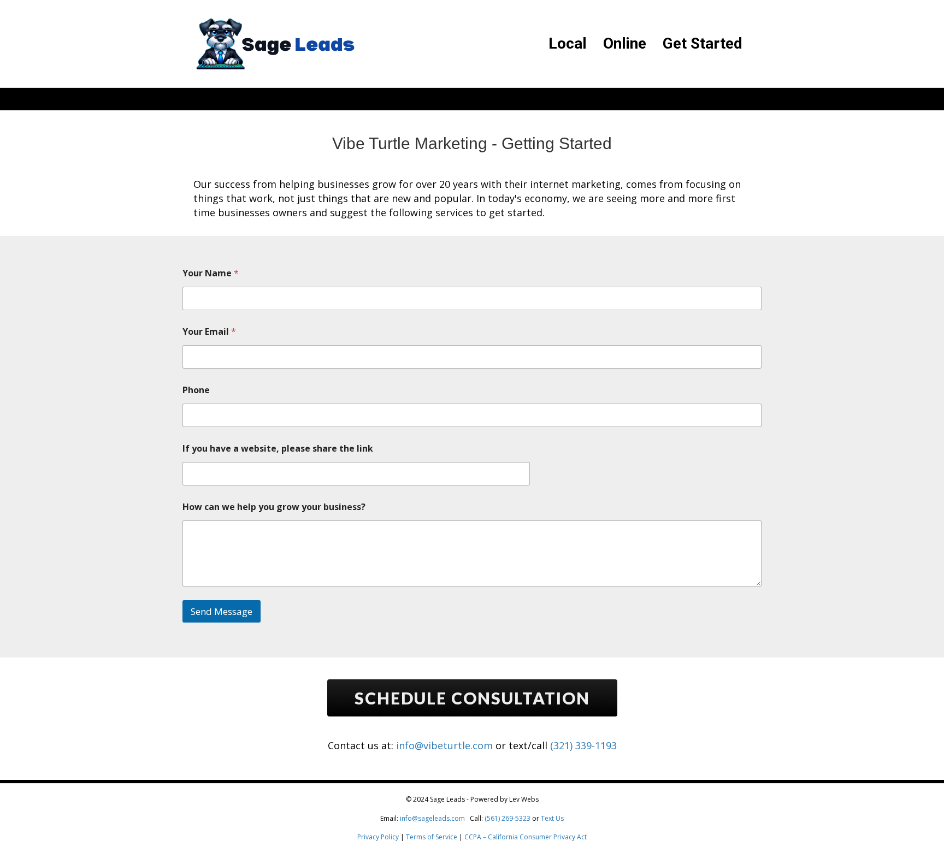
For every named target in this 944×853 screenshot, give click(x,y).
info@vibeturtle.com (444, 745)
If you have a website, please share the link (277, 448)
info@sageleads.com (432, 818)
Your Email (209, 332)
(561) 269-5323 (507, 818)
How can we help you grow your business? (273, 507)
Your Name (210, 273)
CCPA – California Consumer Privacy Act (525, 837)
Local (567, 43)
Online (624, 43)
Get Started (702, 43)
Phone (196, 390)
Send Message (221, 611)
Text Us (552, 818)
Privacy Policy (378, 837)
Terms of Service (431, 837)
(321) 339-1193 (583, 745)
